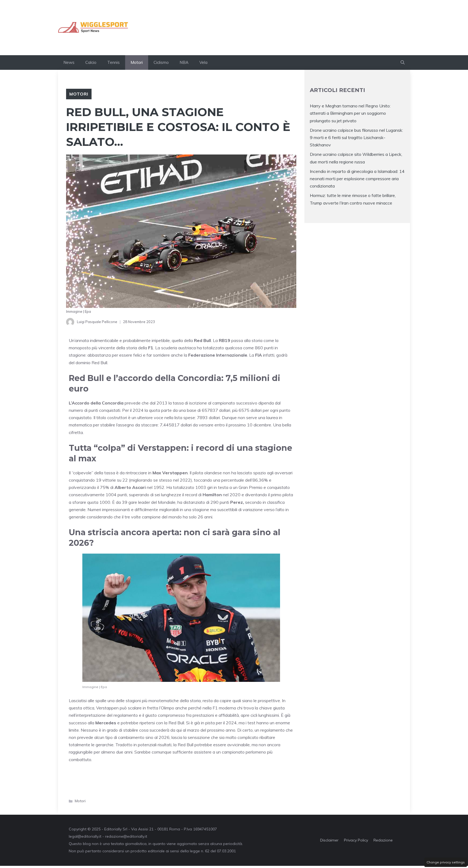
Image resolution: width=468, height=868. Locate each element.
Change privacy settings (446, 862)
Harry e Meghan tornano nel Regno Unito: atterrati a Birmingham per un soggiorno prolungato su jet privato (350, 113)
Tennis (113, 62)
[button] (402, 62)
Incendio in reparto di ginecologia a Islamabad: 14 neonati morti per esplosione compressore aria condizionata (357, 179)
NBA (184, 62)
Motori (137, 62)
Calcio (90, 62)
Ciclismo (161, 62)
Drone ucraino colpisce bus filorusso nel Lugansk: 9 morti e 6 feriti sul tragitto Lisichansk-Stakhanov (356, 137)
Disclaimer (329, 840)
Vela (203, 62)
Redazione (383, 840)
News (68, 62)
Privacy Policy (356, 840)
